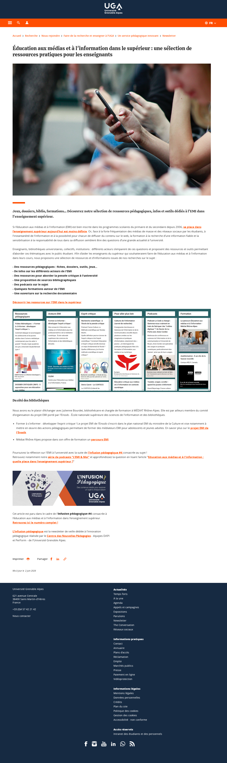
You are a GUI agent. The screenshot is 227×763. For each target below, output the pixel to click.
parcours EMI (100, 439)
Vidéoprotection (123, 679)
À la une (118, 598)
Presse (117, 670)
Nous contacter (22, 616)
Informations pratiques (128, 639)
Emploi (118, 661)
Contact (118, 643)
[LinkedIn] (113, 745)
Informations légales (127, 688)
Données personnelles (127, 697)
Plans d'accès (121, 652)
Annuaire (119, 648)
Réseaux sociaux (123, 629)
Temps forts (121, 594)
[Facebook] (86, 745)
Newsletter (120, 620)
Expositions (120, 611)
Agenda (118, 602)
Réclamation (121, 657)
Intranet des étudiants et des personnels (138, 734)
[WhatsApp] (122, 745)
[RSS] (132, 745)
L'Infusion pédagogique (28, 531)
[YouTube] (103, 745)
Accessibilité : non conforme (130, 719)
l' (105, 452)
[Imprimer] (28, 559)
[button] (18, 23)
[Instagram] (94, 745)
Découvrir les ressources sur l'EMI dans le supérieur (47, 302)
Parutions (119, 616)
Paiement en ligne (124, 674)
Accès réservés (123, 729)
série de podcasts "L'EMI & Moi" (68, 457)
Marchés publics (123, 665)
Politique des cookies (126, 711)
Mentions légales (124, 693)
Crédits (118, 702)
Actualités (120, 589)
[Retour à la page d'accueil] (113, 9)
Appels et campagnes (126, 607)
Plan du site (121, 706)
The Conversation (124, 625)
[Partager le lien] (65, 559)
